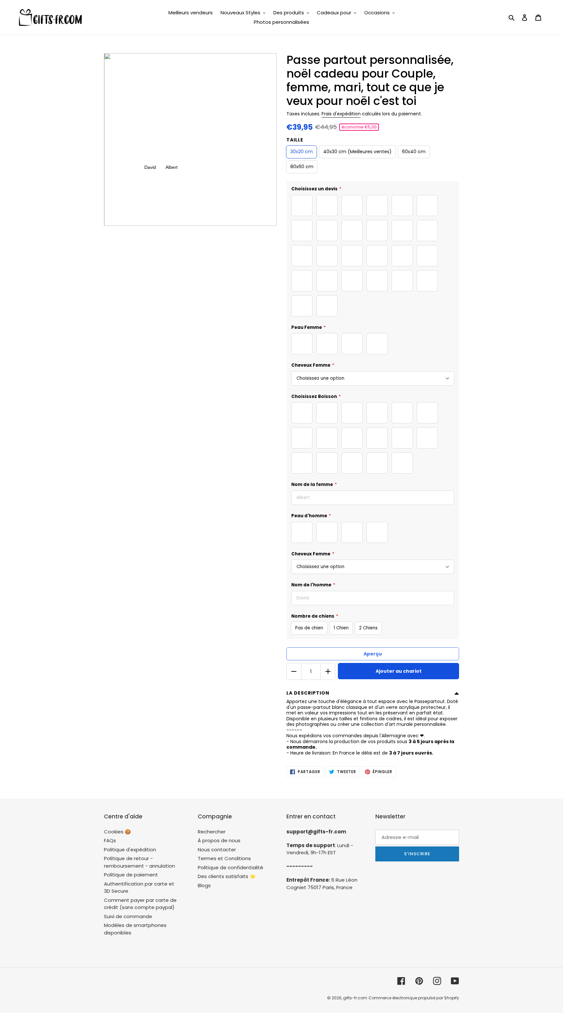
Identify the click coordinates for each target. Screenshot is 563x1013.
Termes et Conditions (224, 858)
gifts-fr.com (355, 998)
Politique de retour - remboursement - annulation (139, 862)
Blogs (204, 885)
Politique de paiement (131, 874)
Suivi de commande (128, 916)
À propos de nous (219, 840)
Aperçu (373, 654)
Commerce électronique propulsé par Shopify (413, 998)
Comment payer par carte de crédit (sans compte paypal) (140, 904)
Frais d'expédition (341, 113)
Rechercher (211, 831)
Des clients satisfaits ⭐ (227, 876)
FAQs (110, 840)
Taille (294, 140)
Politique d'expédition (130, 849)
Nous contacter (217, 849)
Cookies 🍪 (117, 831)
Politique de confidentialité (230, 867)
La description (307, 693)
